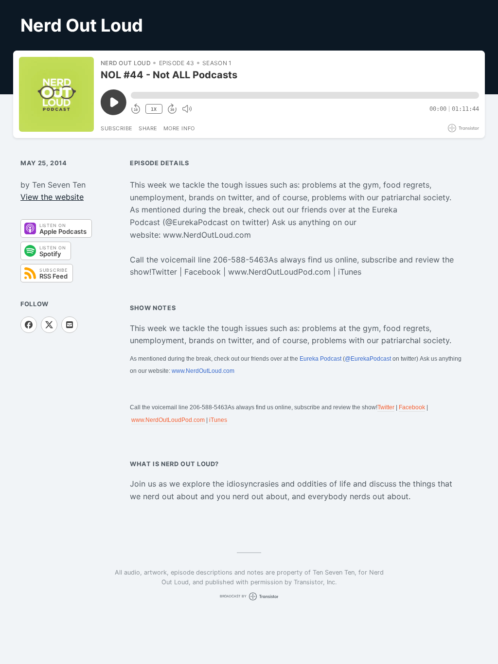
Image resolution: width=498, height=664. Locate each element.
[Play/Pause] (56, 94)
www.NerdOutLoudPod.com (168, 420)
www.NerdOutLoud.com (203, 370)
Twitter (385, 407)
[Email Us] (69, 324)
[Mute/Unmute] (187, 109)
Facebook (412, 407)
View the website (52, 197)
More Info (179, 128)
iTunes (218, 420)
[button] (305, 95)
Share (148, 128)
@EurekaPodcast (368, 358)
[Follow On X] (49, 324)
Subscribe (117, 128)
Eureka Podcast (320, 358)
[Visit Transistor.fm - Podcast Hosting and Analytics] (463, 128)
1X (154, 109)
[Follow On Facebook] (28, 324)
